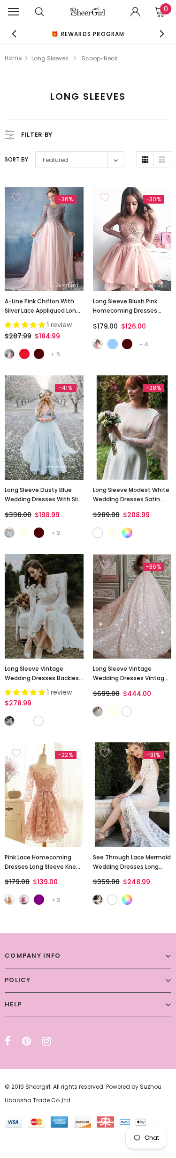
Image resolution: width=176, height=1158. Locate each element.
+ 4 (143, 344)
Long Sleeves (50, 58)
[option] (88, 33)
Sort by (16, 159)
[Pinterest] (26, 1041)
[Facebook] (8, 1041)
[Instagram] (46, 1041)
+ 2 (55, 533)
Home (13, 58)
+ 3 (55, 900)
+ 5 (55, 354)
